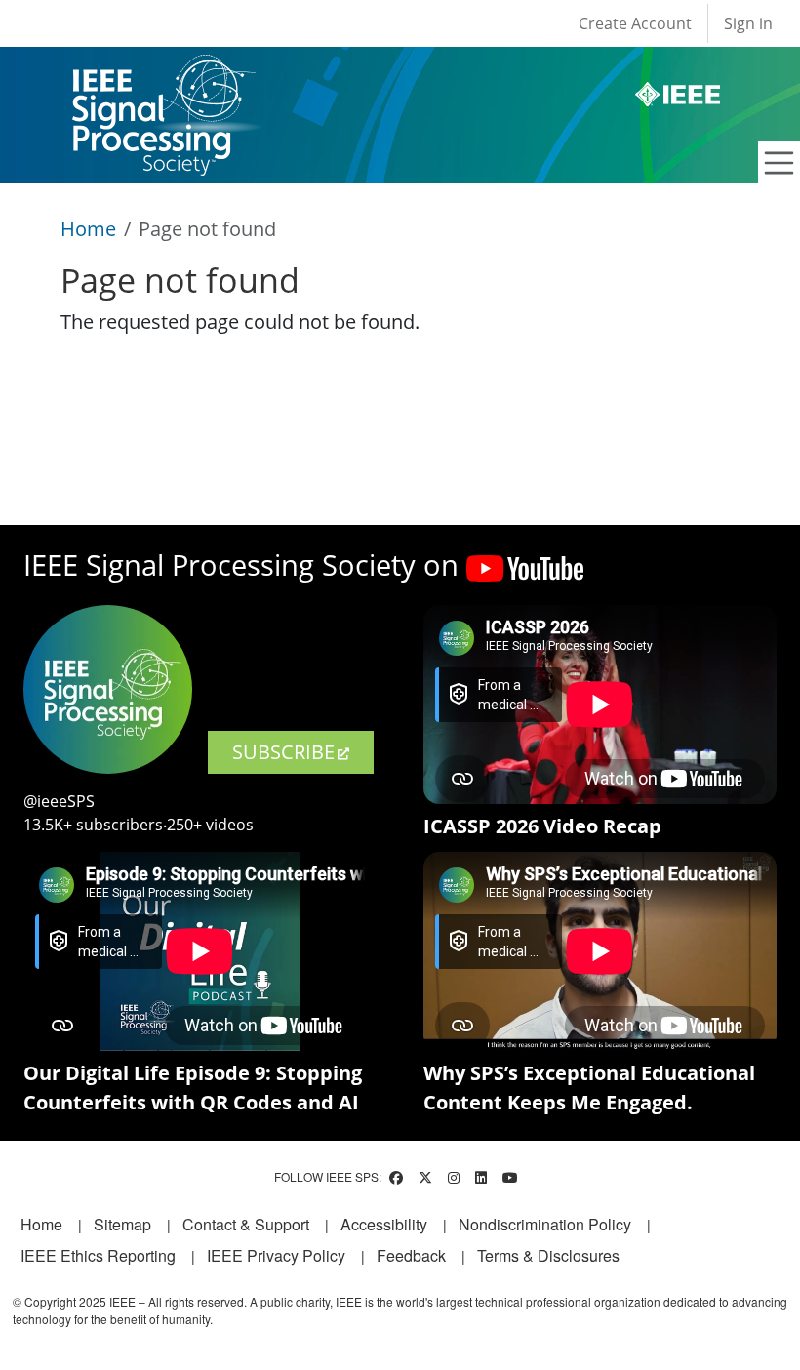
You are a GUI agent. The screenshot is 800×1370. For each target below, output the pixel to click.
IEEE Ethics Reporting (98, 1255)
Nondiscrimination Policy (545, 1224)
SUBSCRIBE (283, 752)
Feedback (411, 1255)
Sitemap (122, 1224)
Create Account (635, 23)
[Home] (162, 73)
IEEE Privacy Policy (276, 1255)
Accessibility (383, 1224)
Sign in (748, 23)
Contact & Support (245, 1224)
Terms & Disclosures (548, 1255)
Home (88, 229)
